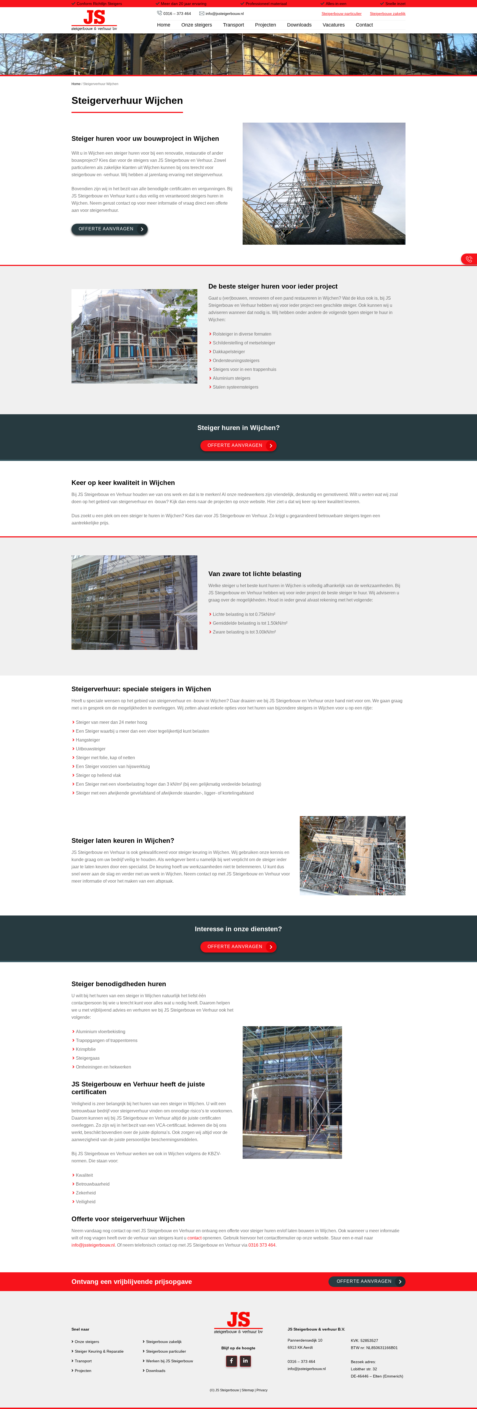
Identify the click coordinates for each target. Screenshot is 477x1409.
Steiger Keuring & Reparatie (99, 1351)
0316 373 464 (261, 1245)
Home (76, 84)
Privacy (261, 1390)
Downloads (155, 1370)
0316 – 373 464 (177, 13)
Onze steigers (87, 1341)
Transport (83, 1361)
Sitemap (248, 1390)
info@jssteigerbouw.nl (225, 13)
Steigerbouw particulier (166, 1351)
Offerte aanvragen (106, 228)
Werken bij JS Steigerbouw (169, 1361)
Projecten (83, 1370)
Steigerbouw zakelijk (164, 1341)
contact (194, 1238)
